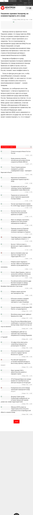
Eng (20, 1)
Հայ (4, 1)
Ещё (16, 421)
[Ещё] (31, 147)
